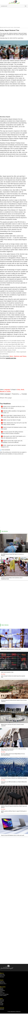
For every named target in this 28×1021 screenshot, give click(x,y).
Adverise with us (3, 983)
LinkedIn (1, 1004)
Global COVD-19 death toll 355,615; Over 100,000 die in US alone (14, 778)
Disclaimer (2, 976)
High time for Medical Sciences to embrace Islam (11, 649)
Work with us (2, 982)
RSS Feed (2, 999)
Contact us (2, 981)
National (1, 988)
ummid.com (4, 6)
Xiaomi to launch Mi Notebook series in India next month (12, 835)
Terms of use (2, 975)
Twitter (1, 1002)
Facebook (2, 1001)
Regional (1, 989)
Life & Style (2, 992)
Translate (24, 394)
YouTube (1, 1003)
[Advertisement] (14, 17)
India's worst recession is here (7, 672)
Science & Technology (4, 994)
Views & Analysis (3, 995)
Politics (1, 991)
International (2, 990)
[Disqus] (14, 473)
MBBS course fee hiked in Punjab (12, 420)
